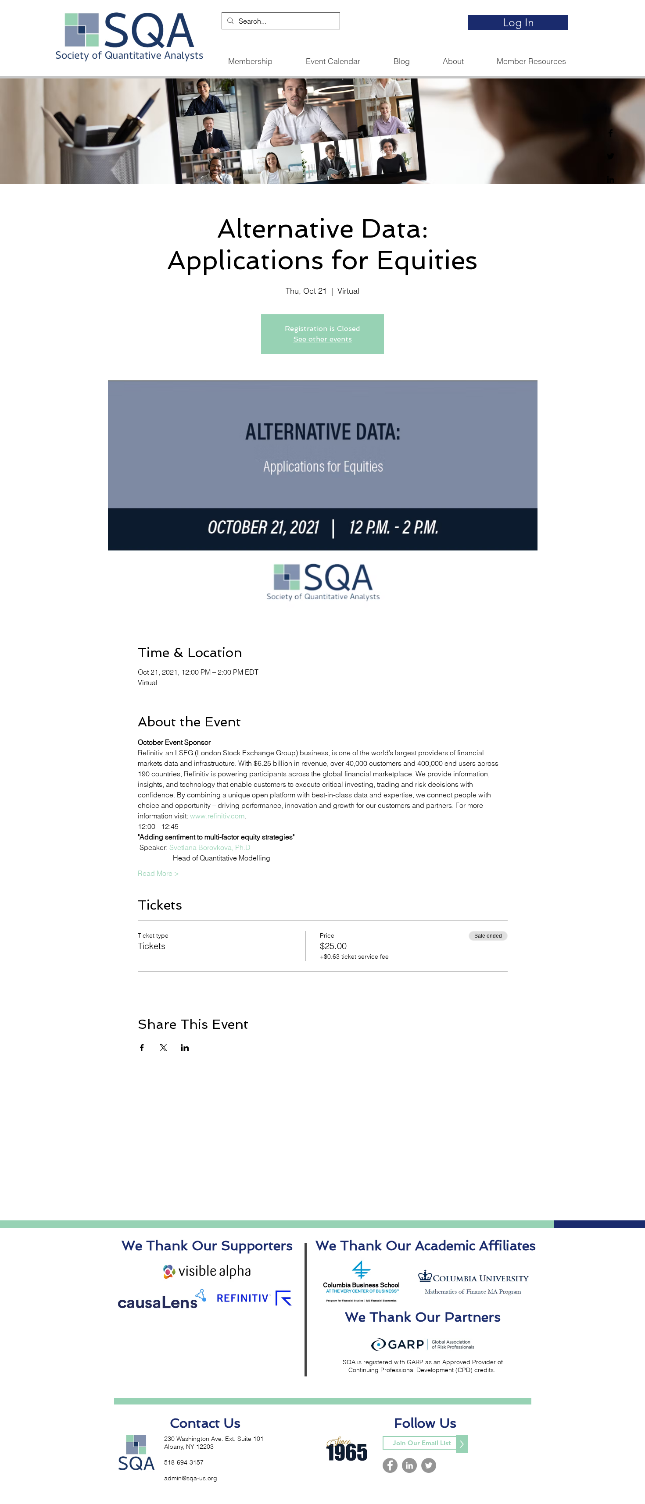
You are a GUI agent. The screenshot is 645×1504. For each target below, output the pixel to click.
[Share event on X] (163, 1047)
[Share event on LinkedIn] (185, 1047)
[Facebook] (611, 133)
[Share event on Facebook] (142, 1047)
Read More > (158, 873)
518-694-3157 (184, 1462)
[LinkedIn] (409, 1465)
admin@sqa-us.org (190, 1478)
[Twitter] (611, 156)
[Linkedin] (611, 179)
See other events (322, 339)
